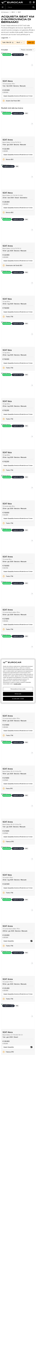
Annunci (6, 12)
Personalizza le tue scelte (18, 689)
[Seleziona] (34, 2)
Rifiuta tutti (18, 693)
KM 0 (13, 12)
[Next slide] (32, 65)
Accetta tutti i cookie (18, 698)
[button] (20, 42)
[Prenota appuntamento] (30, 2)
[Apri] (2, 7)
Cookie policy (17, 683)
